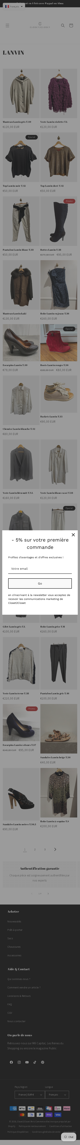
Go (40, 583)
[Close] (73, 534)
